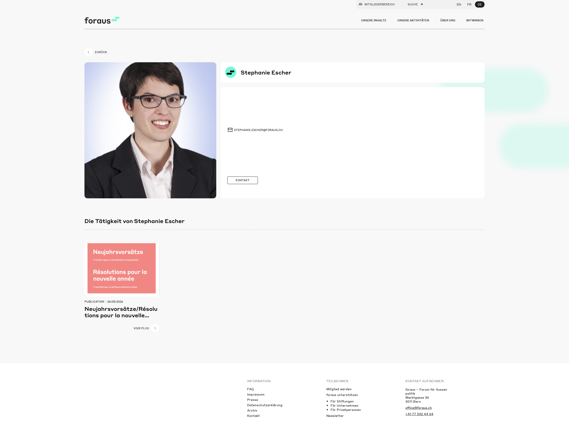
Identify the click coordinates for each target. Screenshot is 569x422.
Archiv (252, 410)
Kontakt (253, 416)
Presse (252, 400)
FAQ (250, 389)
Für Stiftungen (342, 401)
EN (459, 4)
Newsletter (335, 416)
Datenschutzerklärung (264, 405)
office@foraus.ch (418, 408)
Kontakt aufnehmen (424, 381)
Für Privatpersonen (346, 410)
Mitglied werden (339, 389)
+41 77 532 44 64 (419, 414)
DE (480, 4)
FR (469, 4)
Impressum (255, 394)
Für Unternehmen (345, 405)
